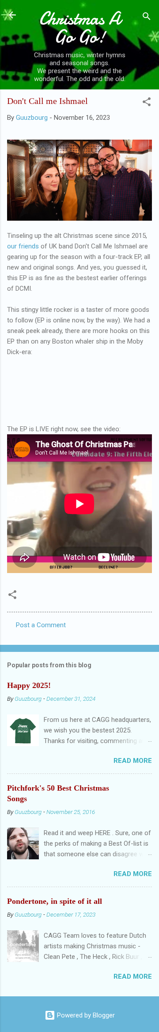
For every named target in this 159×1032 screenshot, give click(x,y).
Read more (133, 761)
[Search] (146, 17)
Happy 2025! (29, 685)
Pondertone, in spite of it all (54, 901)
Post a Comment (41, 625)
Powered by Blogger (85, 1015)
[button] (146, 103)
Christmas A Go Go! (80, 27)
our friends (24, 246)
